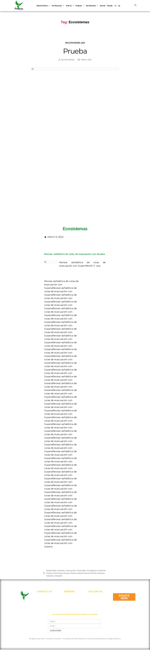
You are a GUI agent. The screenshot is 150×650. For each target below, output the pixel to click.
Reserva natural (77, 573)
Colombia (61, 570)
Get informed (91, 6)
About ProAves (42, 6)
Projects (79, 6)
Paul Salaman (69, 60)
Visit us (69, 6)
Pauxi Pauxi (58, 573)
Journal (102, 6)
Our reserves (57, 6)
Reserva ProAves (90, 573)
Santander (58, 576)
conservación (70, 570)
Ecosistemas (92, 570)
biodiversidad (51, 570)
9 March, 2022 (86, 60)
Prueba (75, 51)
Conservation (81, 570)
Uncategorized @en (75, 43)
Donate (109, 6)
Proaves (66, 573)
